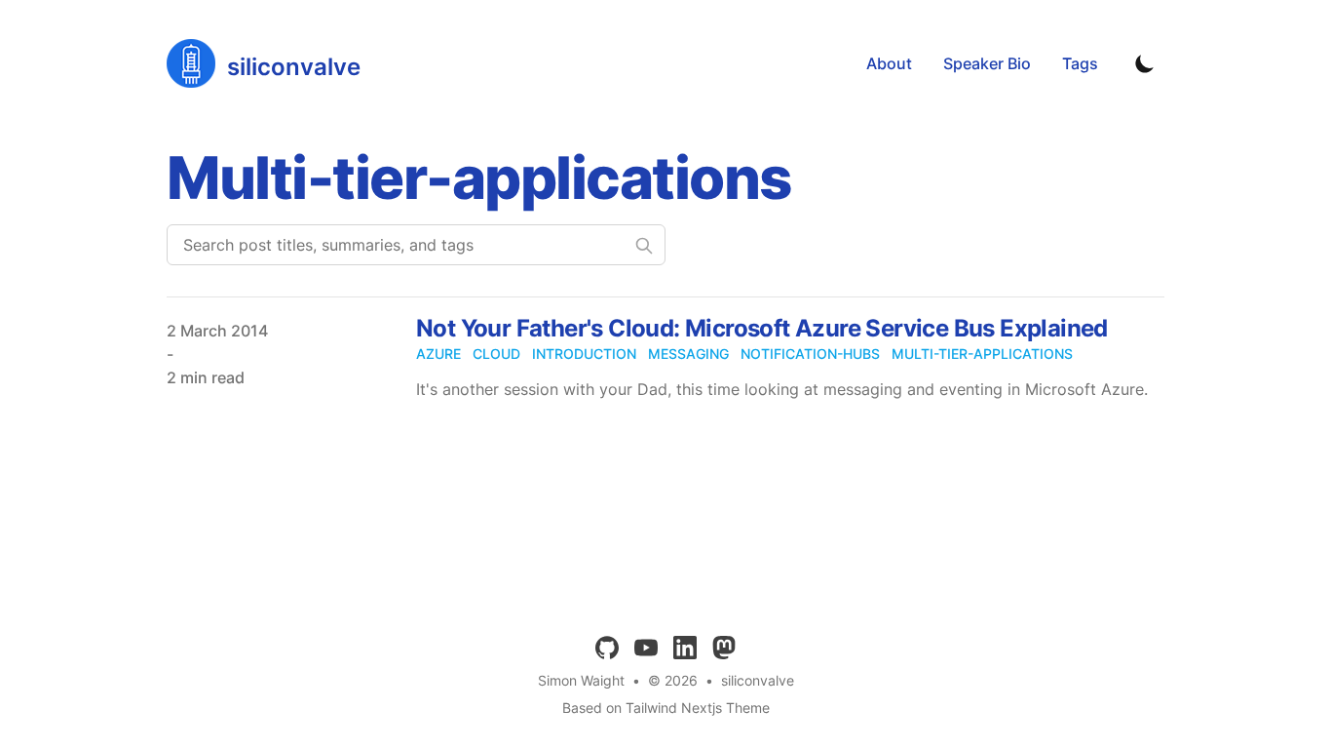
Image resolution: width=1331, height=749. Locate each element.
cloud (496, 353)
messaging (688, 353)
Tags (1080, 63)
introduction (584, 353)
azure (438, 353)
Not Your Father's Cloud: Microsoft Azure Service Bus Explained (762, 328)
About (889, 63)
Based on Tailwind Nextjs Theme (666, 707)
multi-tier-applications (982, 353)
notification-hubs (810, 353)
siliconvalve (757, 680)
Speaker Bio (987, 63)
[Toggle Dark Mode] (1144, 63)
